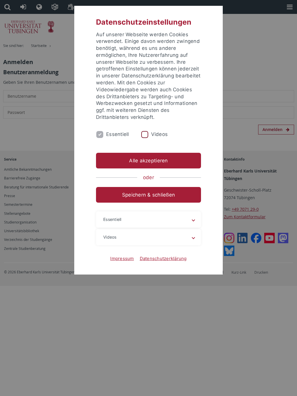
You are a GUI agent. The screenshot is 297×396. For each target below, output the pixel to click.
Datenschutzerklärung (163, 258)
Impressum (122, 258)
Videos (159, 134)
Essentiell (117, 134)
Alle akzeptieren (148, 161)
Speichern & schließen (148, 195)
